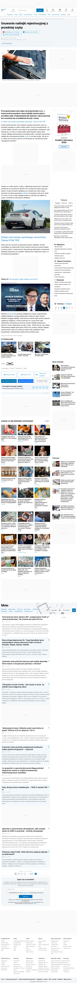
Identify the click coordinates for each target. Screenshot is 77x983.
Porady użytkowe (35, 19)
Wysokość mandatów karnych (62, 289)
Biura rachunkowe (56, 938)
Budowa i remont (67, 946)
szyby (26, 136)
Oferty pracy (66, 971)
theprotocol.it (66, 969)
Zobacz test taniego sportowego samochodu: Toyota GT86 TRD (24, 121)
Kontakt (54, 979)
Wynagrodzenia (17, 942)
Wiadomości (66, 941)
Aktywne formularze (64, 261)
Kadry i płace (4, 968)
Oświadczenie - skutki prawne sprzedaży (62, 273)
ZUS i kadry (4, 946)
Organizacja (4, 960)
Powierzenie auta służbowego (62, 270)
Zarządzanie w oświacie (19, 968)
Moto (49, 14)
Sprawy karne (29, 942)
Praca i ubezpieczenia (43, 944)
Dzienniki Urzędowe (30, 964)
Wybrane (70, 203)
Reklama (60, 979)
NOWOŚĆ (64, 138)
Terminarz (60, 304)
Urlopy (15, 946)
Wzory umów (66, 966)
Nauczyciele (16, 964)
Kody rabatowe (67, 964)
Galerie (11, 611)
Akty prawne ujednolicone (32, 969)
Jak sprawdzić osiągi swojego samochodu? (23, 279)
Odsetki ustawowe (55, 968)
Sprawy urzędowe (30, 946)
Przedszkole (16, 960)
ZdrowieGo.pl (66, 960)
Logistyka (35, 609)
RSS (50, 979)
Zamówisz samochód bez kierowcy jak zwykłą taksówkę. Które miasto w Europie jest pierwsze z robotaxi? (63, 215)
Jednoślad (4, 611)
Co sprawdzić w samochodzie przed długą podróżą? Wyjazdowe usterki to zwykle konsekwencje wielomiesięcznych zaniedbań (63, 232)
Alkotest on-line (29, 611)
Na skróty (65, 958)
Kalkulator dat (41, 960)
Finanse (65, 944)
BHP (15, 948)
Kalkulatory (61, 244)
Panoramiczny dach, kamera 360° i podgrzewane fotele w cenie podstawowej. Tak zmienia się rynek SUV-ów (63, 206)
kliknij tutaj (34, 903)
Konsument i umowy (31, 944)
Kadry (16, 14)
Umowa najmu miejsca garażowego (64, 267)
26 (61, 307)
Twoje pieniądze (42, 14)
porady (12, 368)
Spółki (39, 942)
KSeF (68, 14)
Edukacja (63, 14)
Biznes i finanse (42, 941)
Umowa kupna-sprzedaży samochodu (61, 264)
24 (55, 307)
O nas (2, 979)
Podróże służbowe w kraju (61, 291)
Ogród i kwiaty (66, 948)
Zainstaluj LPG (19, 611)
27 (64, 307)
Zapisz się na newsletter (42, 374)
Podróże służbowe (55, 966)
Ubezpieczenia (17, 944)
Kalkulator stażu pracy (43, 968)
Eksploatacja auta (25, 19)
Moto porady (16, 19)
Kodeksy (28, 971)
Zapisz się (25, 896)
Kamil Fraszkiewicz (7, 43)
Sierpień (69, 304)
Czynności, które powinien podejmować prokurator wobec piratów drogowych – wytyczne (62, 228)
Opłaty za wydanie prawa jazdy (62, 282)
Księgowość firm (5, 938)
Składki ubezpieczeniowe (57, 964)
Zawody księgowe (5, 948)
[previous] (15, 874)
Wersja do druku (10, 374)
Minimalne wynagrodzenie (57, 962)
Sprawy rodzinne (30, 941)
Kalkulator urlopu (59, 255)
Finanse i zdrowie (42, 950)
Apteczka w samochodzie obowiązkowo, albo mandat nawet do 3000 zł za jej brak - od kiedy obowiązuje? (64, 236)
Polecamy (55, 458)
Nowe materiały (57, 362)
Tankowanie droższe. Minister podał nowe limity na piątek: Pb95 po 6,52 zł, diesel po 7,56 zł (63, 223)
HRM (15, 950)
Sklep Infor (28, 950)
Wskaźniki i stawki (56, 958)
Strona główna (4, 19)
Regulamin (40, 979)
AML (52, 953)
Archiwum (65, 962)
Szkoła (15, 962)
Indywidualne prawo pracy (20, 941)
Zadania (3, 964)
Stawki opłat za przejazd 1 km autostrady (62, 285)
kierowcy (11, 314)
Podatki (3, 941)
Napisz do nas (27, 374)
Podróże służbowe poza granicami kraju (63, 294)
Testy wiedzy (17, 973)
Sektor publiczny (28, 14)
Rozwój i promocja (5, 966)
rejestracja (19, 368)
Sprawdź (64, 146)
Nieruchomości (55, 14)
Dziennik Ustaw (29, 960)
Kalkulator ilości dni (59, 258)
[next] (36, 874)
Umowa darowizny (59, 277)
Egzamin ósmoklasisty (19, 971)
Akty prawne (29, 958)
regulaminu (25, 892)
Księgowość (10, 14)
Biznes (20, 14)
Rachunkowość (4, 942)
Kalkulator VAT (41, 964)
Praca (27, 948)
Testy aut (19, 609)
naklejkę (25, 193)
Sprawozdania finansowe (57, 951)
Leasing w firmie (42, 948)
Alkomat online (58, 246)
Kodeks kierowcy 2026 (64, 141)
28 (66, 307)
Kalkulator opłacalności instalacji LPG (63, 250)
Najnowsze (64, 203)
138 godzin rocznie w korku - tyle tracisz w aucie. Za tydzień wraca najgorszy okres (63, 219)
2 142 (31, 873)
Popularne (57, 203)
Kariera (46, 979)
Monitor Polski (29, 962)
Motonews (4, 609)
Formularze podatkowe (68, 968)
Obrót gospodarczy (5, 944)
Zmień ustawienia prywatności (27, 979)
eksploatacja (5, 368)
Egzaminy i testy (17, 966)
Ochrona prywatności (11, 979)
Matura (15, 969)
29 (69, 307)
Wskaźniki (60, 280)
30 (72, 307)
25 (58, 307)
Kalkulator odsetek (42, 966)
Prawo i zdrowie (30, 951)
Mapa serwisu (67, 979)
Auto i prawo (27, 609)
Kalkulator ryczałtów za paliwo (62, 253)
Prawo (35, 14)
